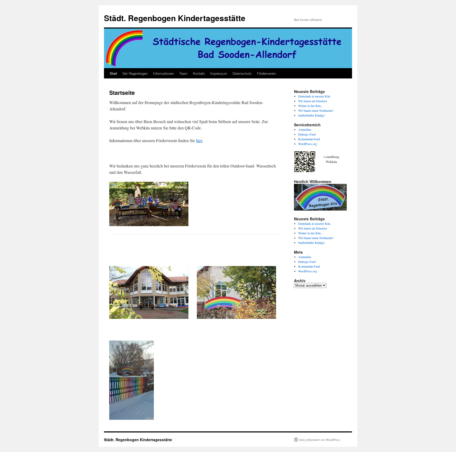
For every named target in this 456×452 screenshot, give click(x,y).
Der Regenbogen (135, 73)
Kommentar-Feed (309, 139)
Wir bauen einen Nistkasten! (316, 110)
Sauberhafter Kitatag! (311, 115)
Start (113, 73)
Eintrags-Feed (307, 134)
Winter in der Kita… (311, 106)
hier (199, 140)
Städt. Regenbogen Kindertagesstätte (174, 18)
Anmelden (304, 129)
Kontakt (199, 73)
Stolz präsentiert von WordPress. (320, 439)
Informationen (163, 73)
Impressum (218, 73)
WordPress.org (307, 144)
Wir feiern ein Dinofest (312, 101)
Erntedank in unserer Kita (314, 96)
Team (183, 73)
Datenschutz (242, 73)
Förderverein (266, 73)
